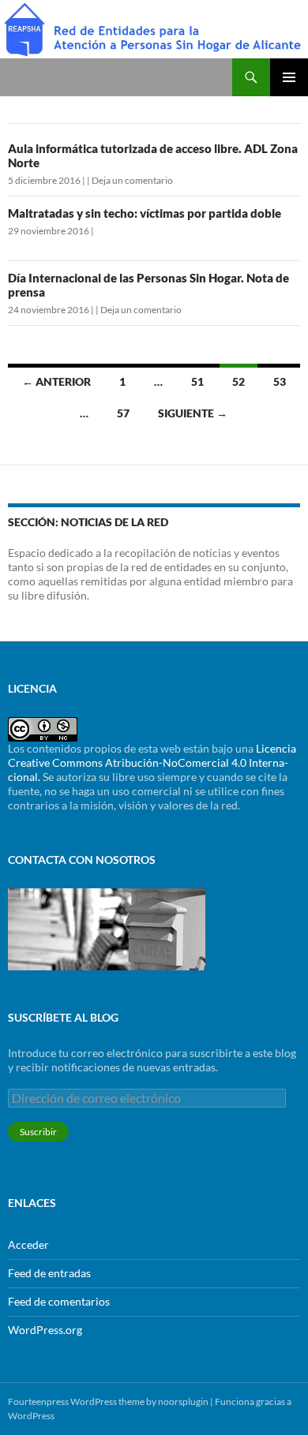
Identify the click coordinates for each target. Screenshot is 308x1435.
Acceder (28, 1244)
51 (197, 381)
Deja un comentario (132, 180)
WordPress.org (45, 1329)
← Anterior (56, 381)
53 (279, 381)
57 (123, 413)
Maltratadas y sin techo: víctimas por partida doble (144, 213)
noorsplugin (183, 1401)
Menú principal (289, 77)
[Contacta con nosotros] (106, 928)
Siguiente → (192, 413)
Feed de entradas (49, 1273)
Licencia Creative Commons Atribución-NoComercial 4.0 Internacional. (152, 762)
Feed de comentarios (59, 1301)
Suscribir (38, 1132)
